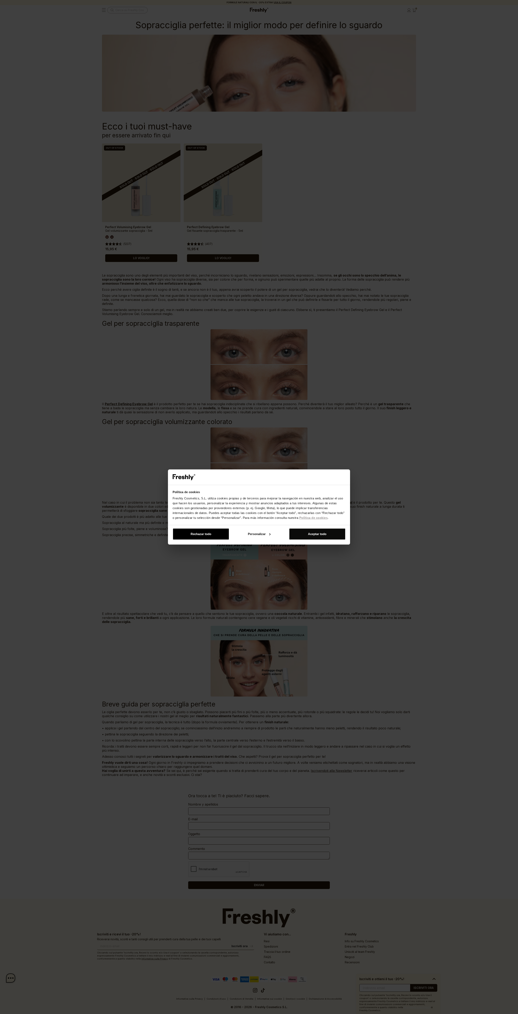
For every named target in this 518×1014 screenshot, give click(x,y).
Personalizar (257, 534)
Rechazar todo (201, 534)
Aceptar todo (317, 534)
